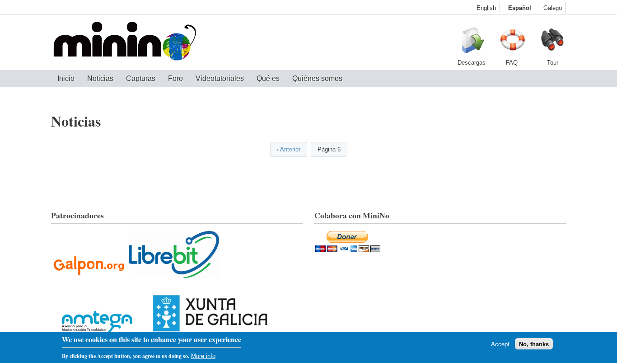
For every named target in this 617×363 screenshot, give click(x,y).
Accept (500, 343)
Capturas (140, 78)
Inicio (66, 78)
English (486, 8)
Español (519, 8)
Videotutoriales (220, 78)
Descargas (471, 42)
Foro (175, 78)
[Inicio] (124, 42)
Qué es (268, 78)
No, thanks (534, 343)
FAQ (511, 42)
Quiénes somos (317, 78)
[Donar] (347, 249)
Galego (552, 8)
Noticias (100, 78)
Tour (552, 42)
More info (203, 355)
